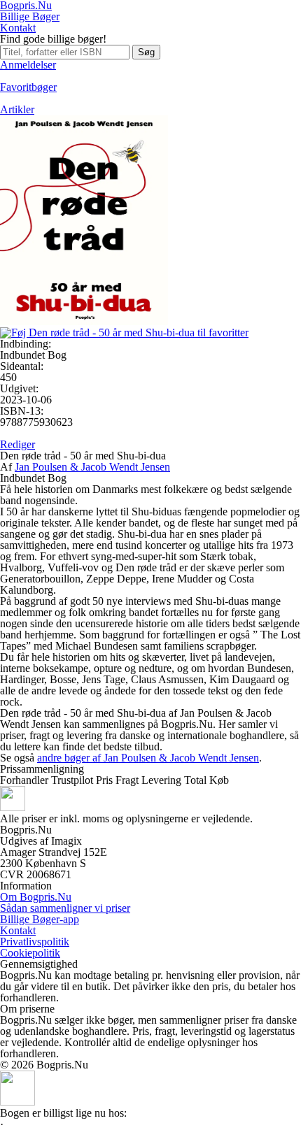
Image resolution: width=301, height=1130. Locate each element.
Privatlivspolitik (34, 941)
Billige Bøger (29, 16)
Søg (146, 52)
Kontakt (18, 28)
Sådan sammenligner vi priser (65, 908)
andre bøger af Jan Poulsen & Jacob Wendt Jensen (148, 758)
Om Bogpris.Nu (35, 897)
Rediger (17, 444)
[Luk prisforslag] (17, 1102)
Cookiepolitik (30, 953)
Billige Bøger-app (39, 919)
